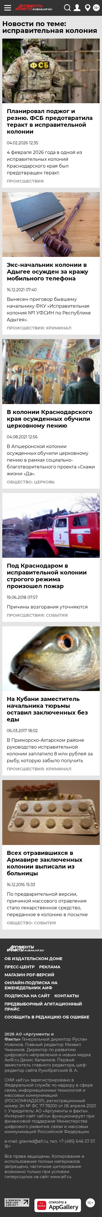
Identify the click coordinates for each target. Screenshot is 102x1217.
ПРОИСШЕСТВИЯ (25, 181)
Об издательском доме (33, 958)
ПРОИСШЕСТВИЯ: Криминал (39, 328)
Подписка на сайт (27, 995)
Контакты (66, 995)
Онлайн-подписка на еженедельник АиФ (31, 985)
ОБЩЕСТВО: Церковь (31, 482)
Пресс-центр (20, 966)
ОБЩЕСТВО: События (31, 923)
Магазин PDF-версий (29, 974)
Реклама (49, 966)
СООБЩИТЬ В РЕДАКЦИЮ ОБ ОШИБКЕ (47, 1017)
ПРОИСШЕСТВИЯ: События (37, 615)
